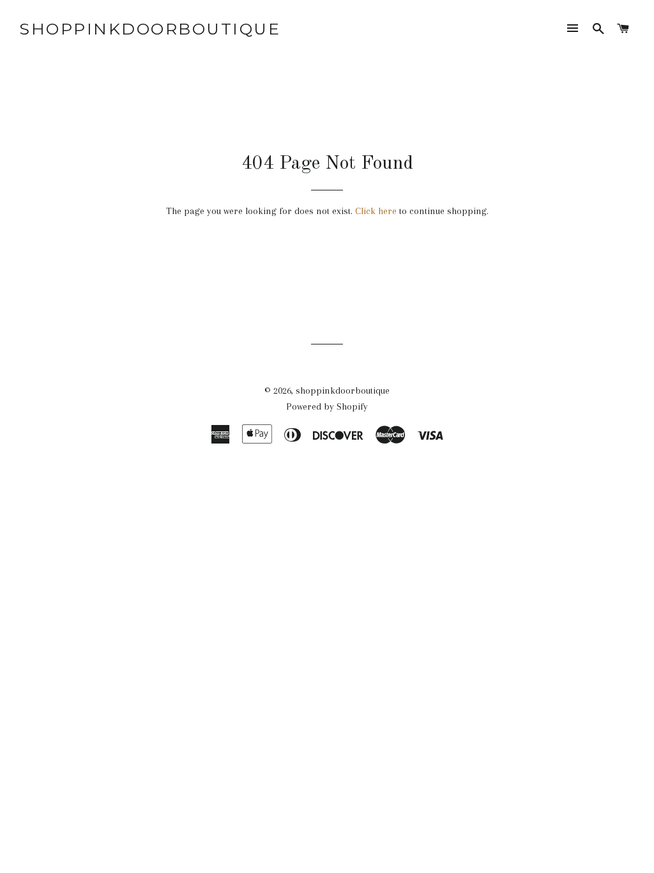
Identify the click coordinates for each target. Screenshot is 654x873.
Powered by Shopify (327, 406)
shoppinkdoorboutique (149, 28)
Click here (376, 211)
